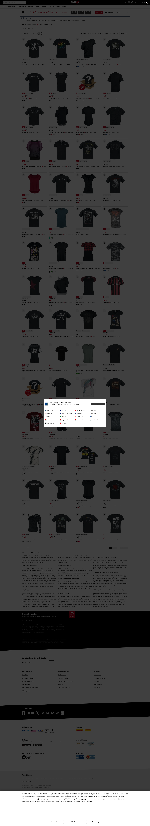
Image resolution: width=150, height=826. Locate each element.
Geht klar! (54, 822)
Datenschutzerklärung (87, 801)
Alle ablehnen (75, 822)
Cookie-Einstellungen (39, 801)
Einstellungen (96, 822)
